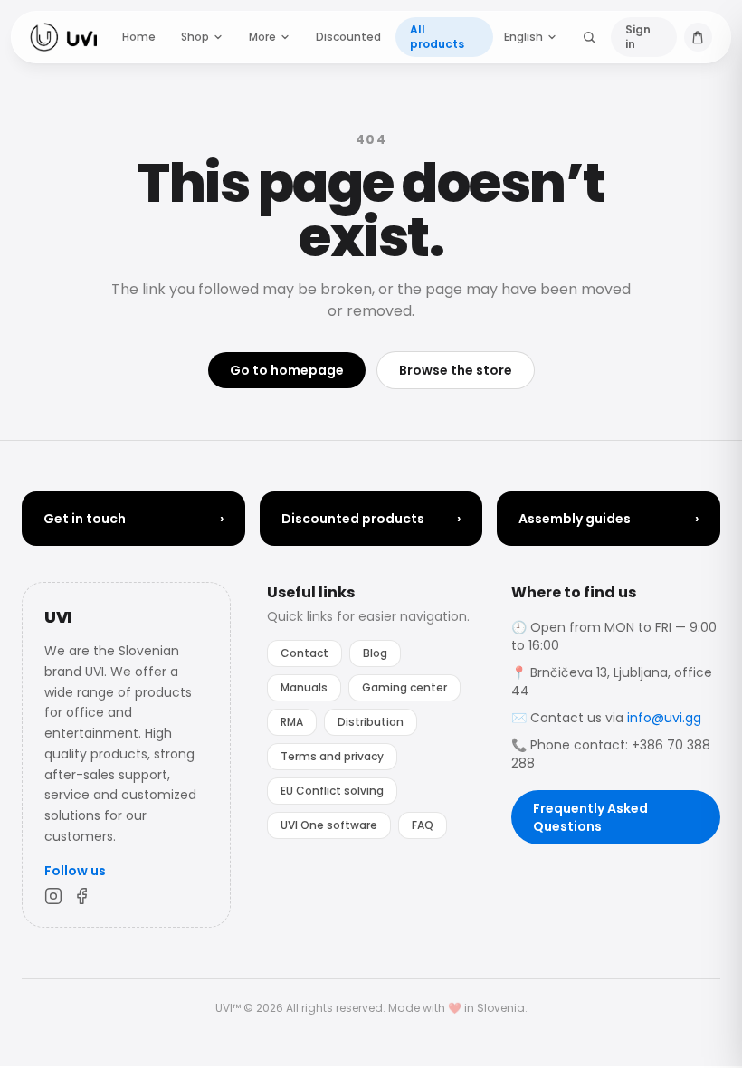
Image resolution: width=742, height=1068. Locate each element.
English (523, 36)
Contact (304, 653)
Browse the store (455, 370)
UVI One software (329, 825)
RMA (292, 721)
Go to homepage (287, 370)
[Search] (590, 37)
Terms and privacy (332, 756)
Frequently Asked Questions (590, 817)
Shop (195, 36)
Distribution (371, 721)
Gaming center (404, 687)
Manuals (304, 687)
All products (437, 37)
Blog (375, 653)
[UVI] (63, 37)
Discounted (348, 36)
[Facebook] (82, 896)
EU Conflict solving (332, 790)
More (262, 36)
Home (139, 36)
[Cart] (698, 37)
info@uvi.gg (664, 718)
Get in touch (133, 519)
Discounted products (371, 519)
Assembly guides (608, 519)
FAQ (422, 825)
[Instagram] (53, 896)
